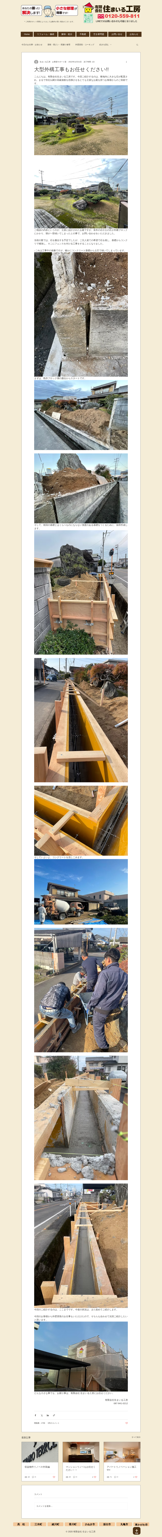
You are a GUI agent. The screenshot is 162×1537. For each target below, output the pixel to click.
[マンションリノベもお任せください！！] (81, 1452)
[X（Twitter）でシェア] (41, 1415)
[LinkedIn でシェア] (48, 1415)
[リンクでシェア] (54, 1415)
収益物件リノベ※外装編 (37, 1467)
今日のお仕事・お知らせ (32, 44)
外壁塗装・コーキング (84, 44)
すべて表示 (136, 1437)
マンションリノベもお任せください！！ (80, 1468)
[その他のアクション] (126, 61)
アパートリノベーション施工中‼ (121, 1468)
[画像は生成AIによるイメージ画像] (122, 1452)
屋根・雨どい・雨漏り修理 (58, 44)
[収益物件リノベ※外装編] (40, 1452)
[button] (137, 45)
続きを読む (104, 44)
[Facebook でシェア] (35, 1415)
